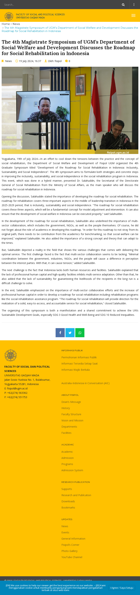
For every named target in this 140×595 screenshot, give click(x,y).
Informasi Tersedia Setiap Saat (79, 363)
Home (6, 24)
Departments (69, 426)
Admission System (72, 470)
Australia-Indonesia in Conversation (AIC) (85, 383)
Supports (66, 489)
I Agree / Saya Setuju (121, 587)
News (16, 24)
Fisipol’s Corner (70, 544)
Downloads (68, 501)
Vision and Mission (72, 420)
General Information (73, 538)
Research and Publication (76, 495)
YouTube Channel (71, 557)
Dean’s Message (71, 402)
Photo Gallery (69, 551)
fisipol (58, 61)
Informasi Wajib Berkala (75, 369)
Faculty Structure (71, 414)
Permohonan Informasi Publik (79, 357)
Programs (67, 464)
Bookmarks (68, 507)
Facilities (66, 432)
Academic (67, 451)
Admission (67, 458)
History (65, 408)
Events (65, 532)
